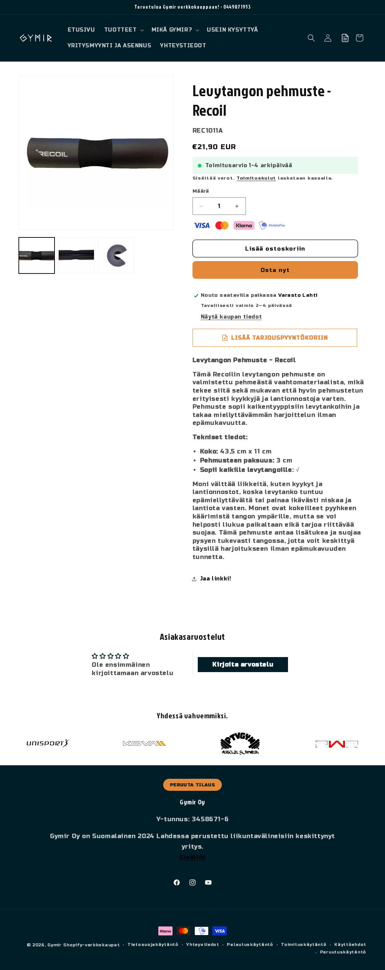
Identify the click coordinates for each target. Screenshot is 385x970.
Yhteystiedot (202, 944)
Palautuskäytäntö (250, 944)
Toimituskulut (256, 178)
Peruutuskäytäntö (343, 952)
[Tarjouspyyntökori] (345, 38)
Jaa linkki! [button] (215, 579)
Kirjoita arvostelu (242, 664)
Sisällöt (192, 857)
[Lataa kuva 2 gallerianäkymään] (76, 255)
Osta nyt (275, 270)
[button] (123, 30)
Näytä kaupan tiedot (231, 317)
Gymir (54, 945)
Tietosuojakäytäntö (153, 944)
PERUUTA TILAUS (192, 784)
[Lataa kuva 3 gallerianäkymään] (116, 255)
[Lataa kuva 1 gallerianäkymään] (37, 255)
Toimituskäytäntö (303, 944)
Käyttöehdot (350, 944)
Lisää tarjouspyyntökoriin (279, 338)
